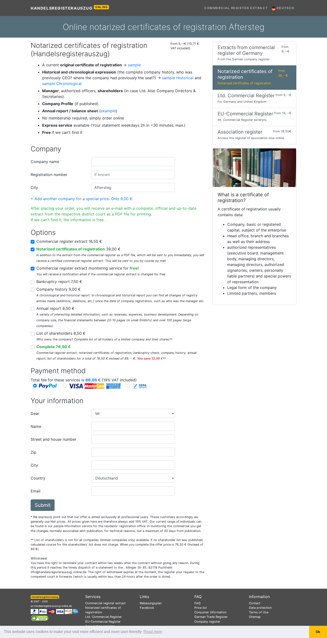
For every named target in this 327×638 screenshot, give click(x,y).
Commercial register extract (236, 8)
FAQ (197, 603)
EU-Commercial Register (103, 621)
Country (38, 478)
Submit (43, 505)
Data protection (260, 608)
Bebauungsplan (151, 603)
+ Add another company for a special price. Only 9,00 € (81, 198)
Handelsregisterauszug (69, 8)
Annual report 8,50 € (55, 308)
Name (36, 426)
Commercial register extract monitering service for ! (87, 268)
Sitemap (255, 617)
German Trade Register (211, 617)
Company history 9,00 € (58, 289)
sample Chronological (62, 83)
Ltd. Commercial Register (103, 617)
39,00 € (78, 249)
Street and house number (53, 439)
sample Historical (177, 77)
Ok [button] (318, 632)
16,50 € (69, 241)
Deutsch (285, 8)
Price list (200, 608)
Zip (33, 452)
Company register (207, 621)
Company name (45, 161)
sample (134, 64)
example (108, 110)
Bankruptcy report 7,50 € (59, 281)
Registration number (49, 174)
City (34, 187)
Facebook (147, 608)
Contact (254, 603)
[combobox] (133, 161)
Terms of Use (258, 612)
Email (35, 491)
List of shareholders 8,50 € (60, 333)
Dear (35, 413)
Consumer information (210, 612)
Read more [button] (152, 632)
